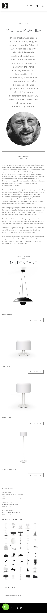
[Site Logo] (5, 5)
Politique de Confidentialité (12, 595)
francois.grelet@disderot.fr (11, 512)
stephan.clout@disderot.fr (11, 504)
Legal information (9, 587)
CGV (5, 591)
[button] (5, 607)
